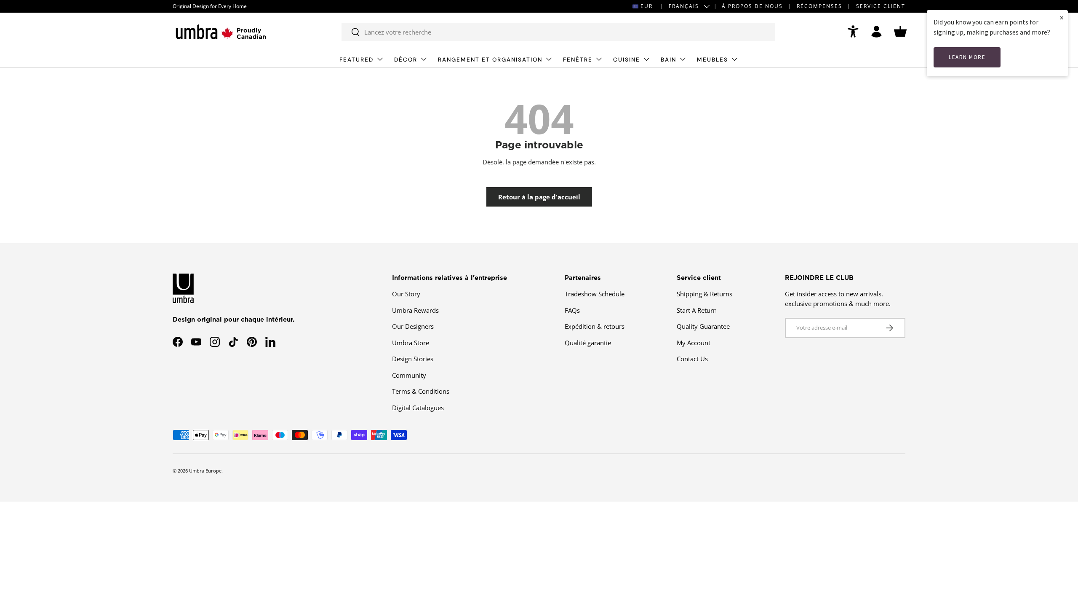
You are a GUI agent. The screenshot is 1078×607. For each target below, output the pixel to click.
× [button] (1061, 17)
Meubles (712, 59)
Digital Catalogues (418, 407)
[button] (900, 31)
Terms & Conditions (420, 391)
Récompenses (819, 6)
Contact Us (692, 359)
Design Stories (412, 359)
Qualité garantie (588, 342)
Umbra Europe (205, 470)
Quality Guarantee (703, 326)
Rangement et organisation (490, 59)
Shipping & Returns (704, 294)
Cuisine (626, 59)
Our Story (406, 294)
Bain (668, 59)
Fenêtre (577, 59)
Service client (880, 6)
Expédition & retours (594, 326)
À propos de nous (752, 6)
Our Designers (413, 326)
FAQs (572, 310)
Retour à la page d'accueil (539, 197)
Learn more (967, 57)
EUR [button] (646, 6)
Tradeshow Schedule (594, 294)
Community (409, 375)
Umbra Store (410, 342)
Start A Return (697, 310)
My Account (693, 342)
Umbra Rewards (415, 310)
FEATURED (356, 59)
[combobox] (558, 32)
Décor (405, 59)
